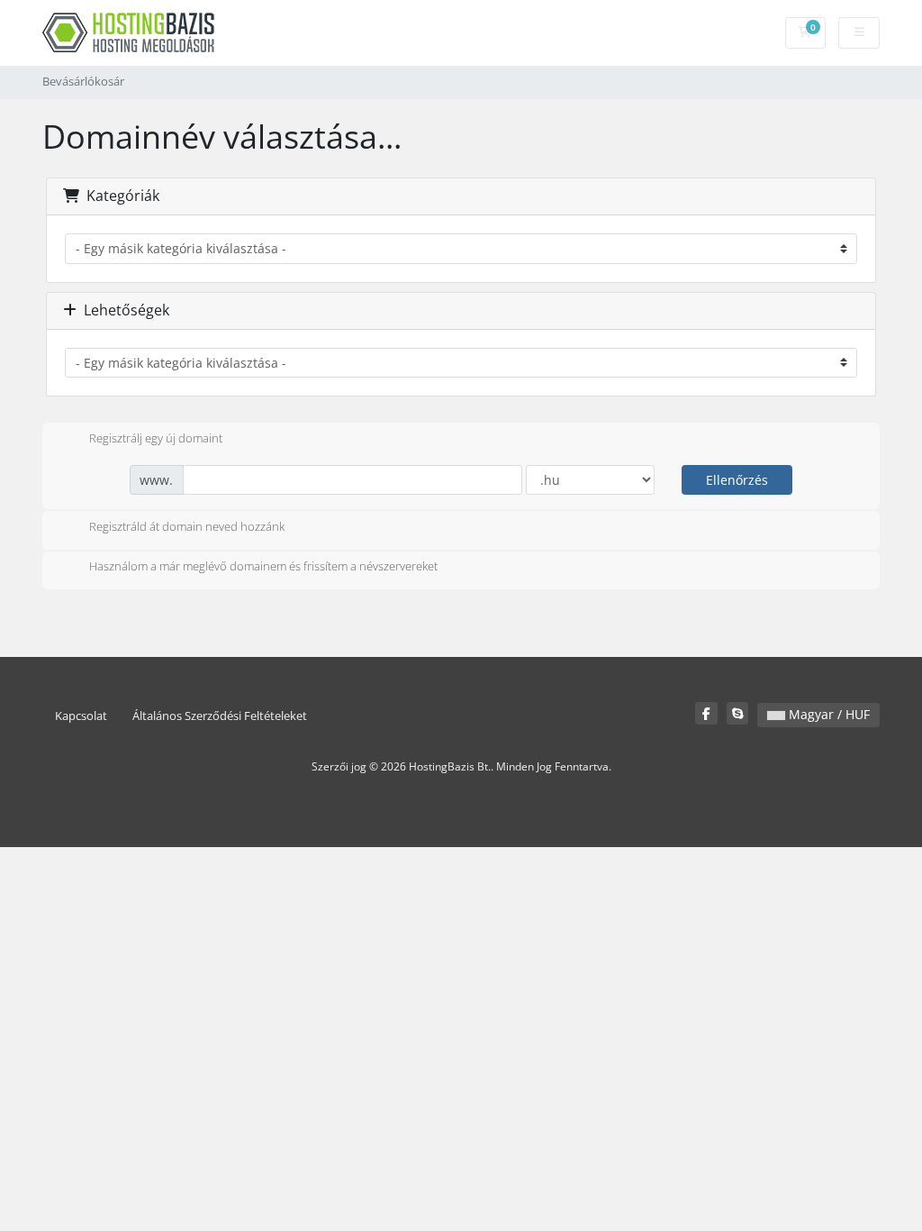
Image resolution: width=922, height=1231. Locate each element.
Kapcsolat (81, 716)
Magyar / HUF (827, 714)
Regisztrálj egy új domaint (155, 438)
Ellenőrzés (737, 479)
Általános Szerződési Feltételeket (219, 716)
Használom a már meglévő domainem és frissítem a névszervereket (263, 567)
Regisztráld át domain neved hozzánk (187, 526)
